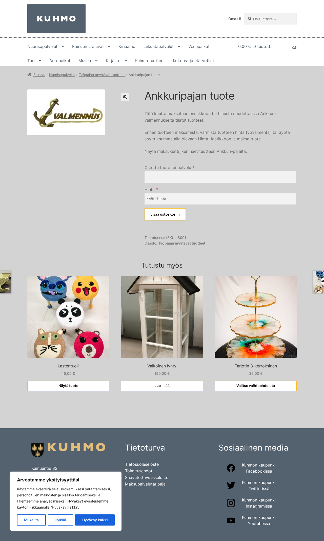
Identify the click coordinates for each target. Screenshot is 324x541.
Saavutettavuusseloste (146, 477)
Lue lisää (162, 385)
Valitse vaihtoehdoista (255, 385)
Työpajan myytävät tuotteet (102, 74)
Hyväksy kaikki (95, 520)
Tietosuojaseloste (142, 464)
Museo (84, 60)
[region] (66, 501)
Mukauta (31, 520)
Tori (31, 60)
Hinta (151, 189)
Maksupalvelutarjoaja (145, 484)
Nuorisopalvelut (42, 46)
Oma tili (234, 18)
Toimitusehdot (138, 470)
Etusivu (39, 74)
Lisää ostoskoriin (165, 214)
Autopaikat (59, 60)
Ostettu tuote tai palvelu (169, 167)
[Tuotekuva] (80, 112)
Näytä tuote (68, 385)
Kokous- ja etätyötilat (193, 60)
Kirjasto (113, 60)
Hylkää (60, 520)
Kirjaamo (126, 46)
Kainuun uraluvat (88, 46)
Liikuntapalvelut (159, 46)
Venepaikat (199, 46)
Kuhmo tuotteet (150, 60)
